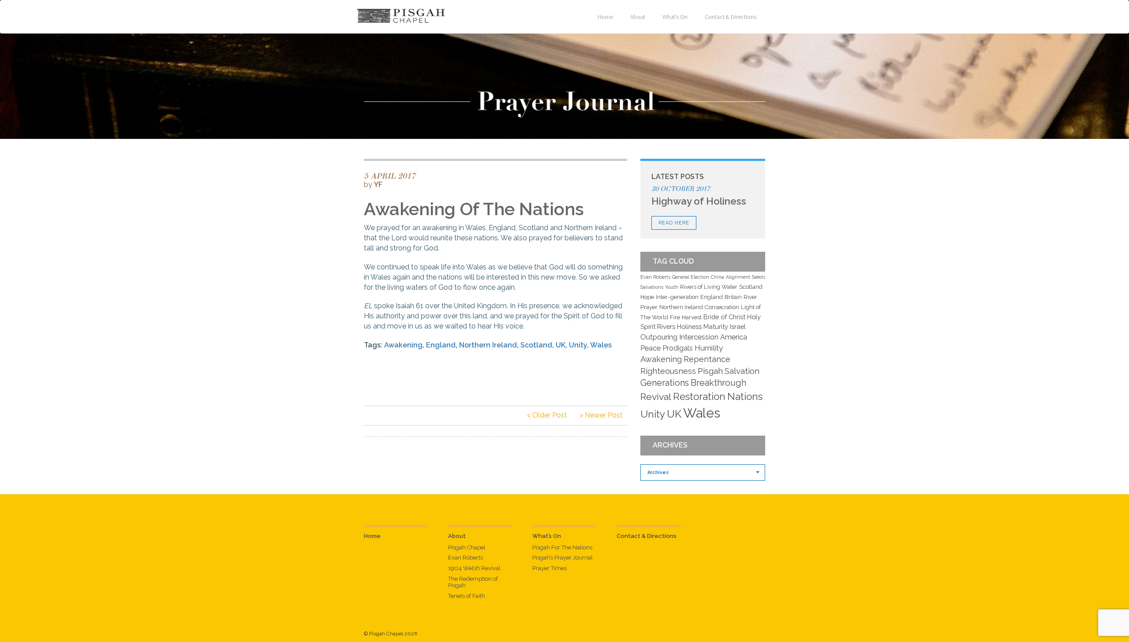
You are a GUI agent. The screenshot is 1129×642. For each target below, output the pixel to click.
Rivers (666, 326)
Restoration (699, 396)
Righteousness (668, 371)
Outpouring (658, 337)
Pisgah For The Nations (562, 547)
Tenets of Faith (466, 596)
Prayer (649, 307)
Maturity (715, 326)
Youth (671, 287)
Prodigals (677, 348)
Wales (601, 345)
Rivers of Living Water (708, 287)
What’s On (675, 17)
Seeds (758, 277)
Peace (650, 348)
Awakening (403, 345)
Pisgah (710, 371)
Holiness (689, 326)
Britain (733, 297)
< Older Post (547, 415)
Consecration (722, 307)
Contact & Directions (730, 17)
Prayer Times (549, 568)
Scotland (536, 345)
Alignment (738, 277)
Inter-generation (677, 297)
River (750, 297)
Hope (647, 297)
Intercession (698, 337)
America (733, 337)
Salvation (742, 371)
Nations (745, 396)
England (441, 345)
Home (605, 17)
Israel (738, 326)
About (637, 17)
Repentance (707, 359)
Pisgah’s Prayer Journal (562, 557)
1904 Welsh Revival (474, 568)
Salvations (651, 287)
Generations (664, 383)
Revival (655, 396)
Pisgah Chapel (467, 547)
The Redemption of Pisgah (473, 582)
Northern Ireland (488, 345)
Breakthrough (718, 383)
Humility (709, 347)
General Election (690, 277)
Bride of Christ (724, 317)
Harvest (692, 317)
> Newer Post (601, 415)
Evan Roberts (655, 277)
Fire (675, 317)
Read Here (673, 223)
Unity (578, 345)
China (717, 277)
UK (560, 345)
